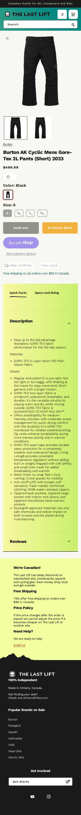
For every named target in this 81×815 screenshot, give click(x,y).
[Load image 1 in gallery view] (15, 128)
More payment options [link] (21, 253)
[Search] (73, 24)
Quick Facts (18, 293)
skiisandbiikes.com (35, 697)
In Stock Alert (60, 228)
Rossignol (14, 725)
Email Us (19, 645)
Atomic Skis (16, 757)
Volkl (11, 744)
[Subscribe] (67, 781)
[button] (62, 14)
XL (42, 213)
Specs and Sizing (47, 293)
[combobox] (40, 24)
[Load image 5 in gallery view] (40, 128)
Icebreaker (15, 738)
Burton (7, 144)
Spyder (13, 732)
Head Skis (15, 751)
